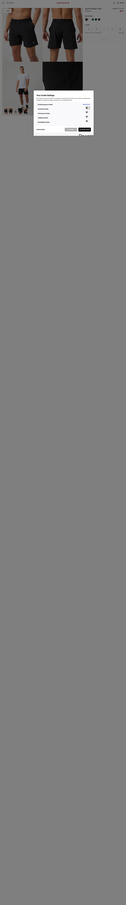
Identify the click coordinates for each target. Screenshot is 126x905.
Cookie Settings (40, 129)
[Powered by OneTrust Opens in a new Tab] (86, 135)
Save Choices (70, 129)
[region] (64, 113)
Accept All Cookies (85, 129)
